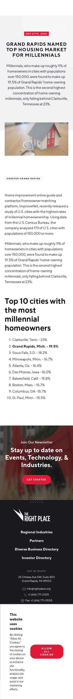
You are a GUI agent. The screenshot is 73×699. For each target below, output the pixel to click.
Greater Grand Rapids (23, 178)
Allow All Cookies (47, 651)
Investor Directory (36, 558)
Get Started (36, 479)
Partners (37, 540)
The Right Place (31, 515)
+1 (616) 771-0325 (38, 594)
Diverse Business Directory (36, 549)
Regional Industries (37, 532)
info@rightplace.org (39, 588)
